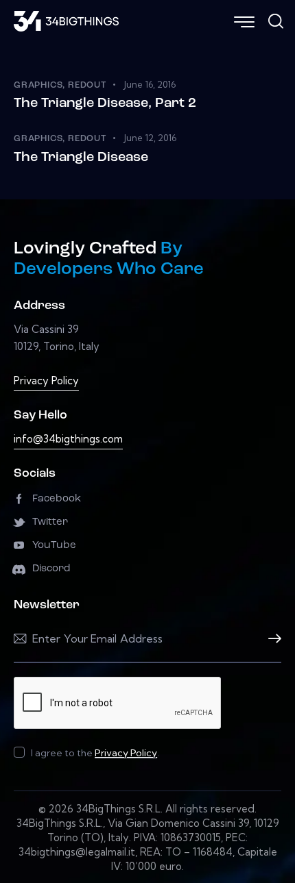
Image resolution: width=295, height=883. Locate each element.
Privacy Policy (46, 380)
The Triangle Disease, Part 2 (105, 103)
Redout (87, 85)
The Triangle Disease (81, 157)
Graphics (38, 85)
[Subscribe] (271, 639)
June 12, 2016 (149, 137)
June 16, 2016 (149, 84)
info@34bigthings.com (68, 438)
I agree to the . (95, 753)
